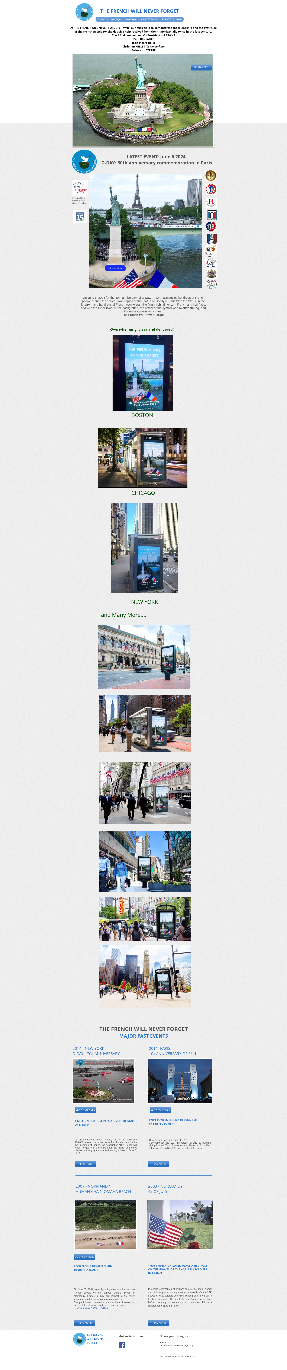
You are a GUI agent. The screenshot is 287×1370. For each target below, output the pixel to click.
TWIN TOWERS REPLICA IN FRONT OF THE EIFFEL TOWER (173, 1122)
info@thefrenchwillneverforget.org (177, 1345)
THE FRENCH (95, 1335)
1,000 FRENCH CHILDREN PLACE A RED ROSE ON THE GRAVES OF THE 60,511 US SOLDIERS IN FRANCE (177, 1269)
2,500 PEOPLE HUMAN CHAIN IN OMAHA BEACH (93, 1268)
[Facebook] (122, 1345)
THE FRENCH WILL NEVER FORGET (139, 11)
